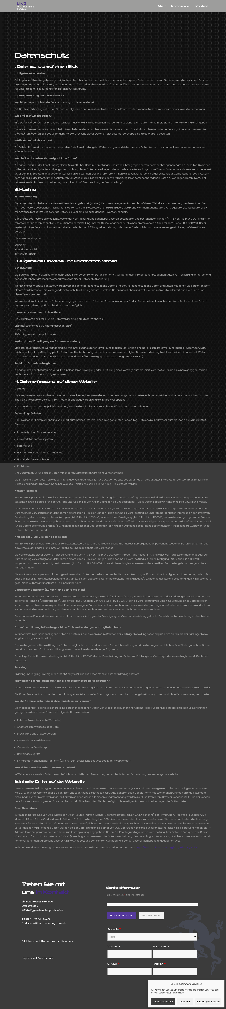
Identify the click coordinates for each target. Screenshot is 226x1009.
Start (162, 6)
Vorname (115, 946)
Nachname (162, 946)
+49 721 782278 (41, 919)
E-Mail (113, 963)
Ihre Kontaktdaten (121, 915)
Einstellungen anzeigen (208, 1001)
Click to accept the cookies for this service (47, 941)
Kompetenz (180, 6)
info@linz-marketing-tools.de (48, 923)
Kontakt (202, 6)
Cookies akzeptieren (163, 1001)
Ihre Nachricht (151, 915)
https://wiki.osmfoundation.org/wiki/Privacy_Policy (167, 847)
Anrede (114, 929)
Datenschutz (165, 992)
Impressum (178, 992)
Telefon (159, 963)
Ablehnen (185, 1001)
